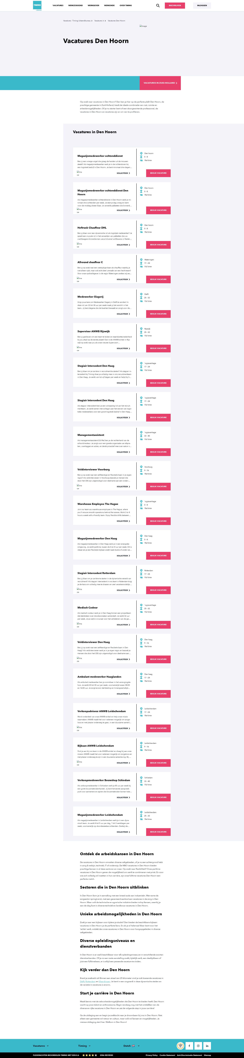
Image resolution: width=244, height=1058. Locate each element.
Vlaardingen (104, 981)
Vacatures (58, 5)
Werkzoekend (75, 5)
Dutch (127, 1046)
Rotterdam (90, 981)
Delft (82, 981)
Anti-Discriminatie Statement (189, 1055)
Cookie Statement (167, 1055)
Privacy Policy (152, 1055)
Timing (82, 1046)
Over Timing (126, 5)
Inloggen (202, 5)
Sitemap (207, 1055)
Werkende (109, 5)
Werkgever (93, 5)
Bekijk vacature (158, 173)
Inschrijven (175, 5)
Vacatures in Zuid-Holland (159, 83)
